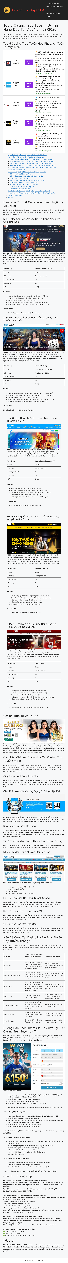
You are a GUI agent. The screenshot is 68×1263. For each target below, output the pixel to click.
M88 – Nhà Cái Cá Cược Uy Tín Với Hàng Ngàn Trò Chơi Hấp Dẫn (31, 159)
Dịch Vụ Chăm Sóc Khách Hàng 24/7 (22, 187)
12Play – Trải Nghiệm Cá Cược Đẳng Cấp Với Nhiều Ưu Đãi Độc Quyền (33, 167)
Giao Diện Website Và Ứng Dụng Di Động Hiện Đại (26, 176)
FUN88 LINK (28, 85)
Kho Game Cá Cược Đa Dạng (19, 178)
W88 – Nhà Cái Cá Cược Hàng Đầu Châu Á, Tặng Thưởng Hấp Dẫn (32, 161)
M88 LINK (28, 62)
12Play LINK (29, 104)
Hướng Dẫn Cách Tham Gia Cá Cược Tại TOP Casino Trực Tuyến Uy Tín (31, 193)
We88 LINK (29, 123)
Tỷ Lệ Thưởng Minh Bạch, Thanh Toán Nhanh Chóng (27, 180)
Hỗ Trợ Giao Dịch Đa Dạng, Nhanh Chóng (24, 184)
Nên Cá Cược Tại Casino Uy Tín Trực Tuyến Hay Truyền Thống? (29, 191)
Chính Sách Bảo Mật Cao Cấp (20, 189)
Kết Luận (10, 197)
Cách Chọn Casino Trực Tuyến (53, 14)
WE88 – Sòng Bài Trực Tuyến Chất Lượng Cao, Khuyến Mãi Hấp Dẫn (32, 165)
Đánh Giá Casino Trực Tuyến (54, 6)
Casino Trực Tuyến (54, 3)
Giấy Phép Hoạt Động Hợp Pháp (21, 174)
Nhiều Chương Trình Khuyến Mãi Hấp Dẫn (24, 182)
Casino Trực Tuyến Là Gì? (16, 170)
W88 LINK (28, 142)
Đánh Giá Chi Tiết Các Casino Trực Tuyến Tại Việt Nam (26, 157)
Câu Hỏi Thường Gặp (15, 195)
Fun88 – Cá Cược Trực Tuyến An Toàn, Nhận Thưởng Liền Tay (30, 163)
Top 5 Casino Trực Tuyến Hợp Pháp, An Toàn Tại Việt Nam (27, 155)
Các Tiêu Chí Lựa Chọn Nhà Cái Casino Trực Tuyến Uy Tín (27, 172)
